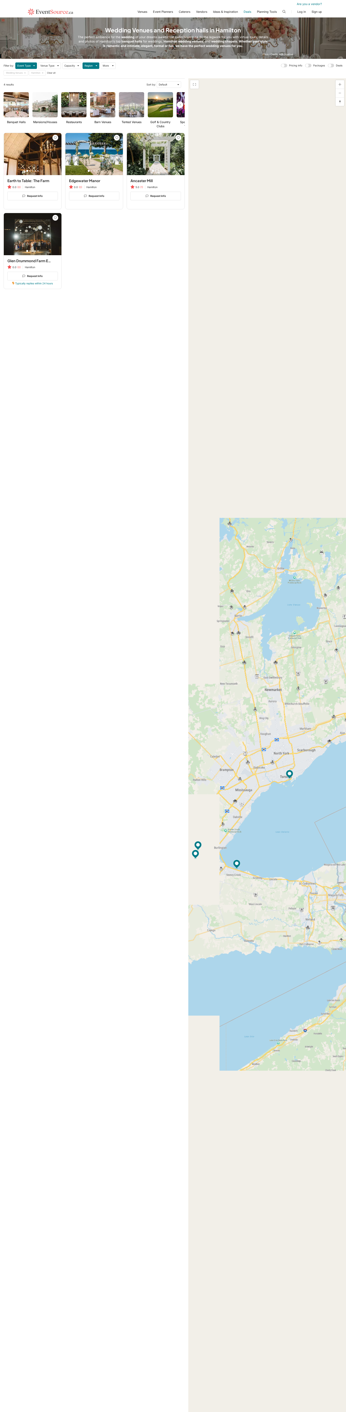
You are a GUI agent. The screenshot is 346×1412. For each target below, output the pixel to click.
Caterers (184, 11)
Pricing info (295, 65)
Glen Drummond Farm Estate (32, 260)
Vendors (201, 11)
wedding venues (218, 46)
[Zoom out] (340, 93)
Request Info (35, 195)
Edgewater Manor (84, 180)
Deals (247, 11)
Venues (142, 11)
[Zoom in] (340, 84)
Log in (301, 11)
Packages (319, 65)
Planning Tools (267, 11)
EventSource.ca (186, 37)
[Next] (180, 104)
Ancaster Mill (141, 180)
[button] (198, 845)
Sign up (317, 11)
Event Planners (163, 11)
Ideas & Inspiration (225, 11)
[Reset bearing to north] (340, 101)
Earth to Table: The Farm (28, 180)
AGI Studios (286, 54)
